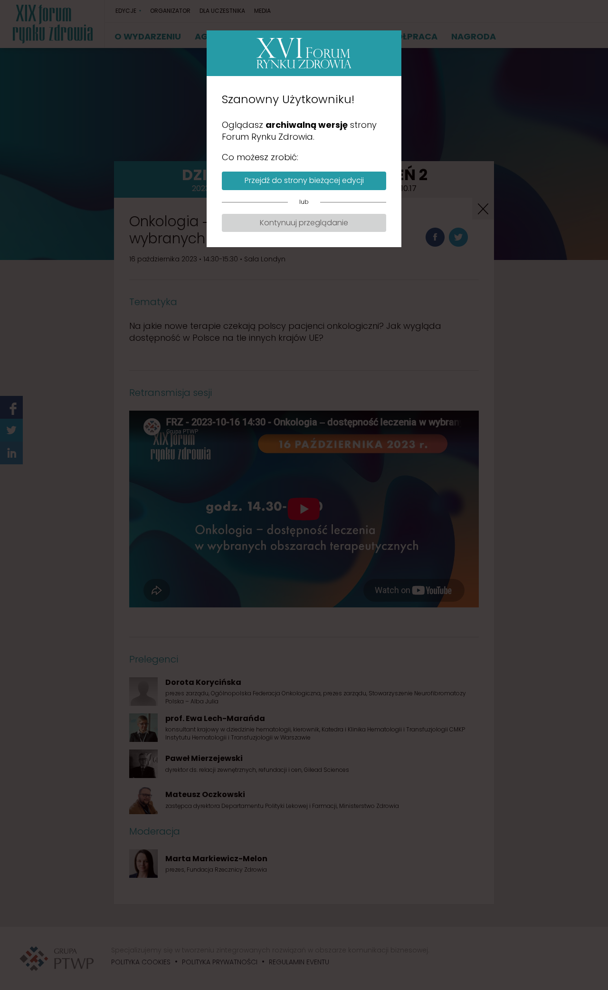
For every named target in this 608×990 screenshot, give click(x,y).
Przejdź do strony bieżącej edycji (304, 180)
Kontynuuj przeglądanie (304, 222)
